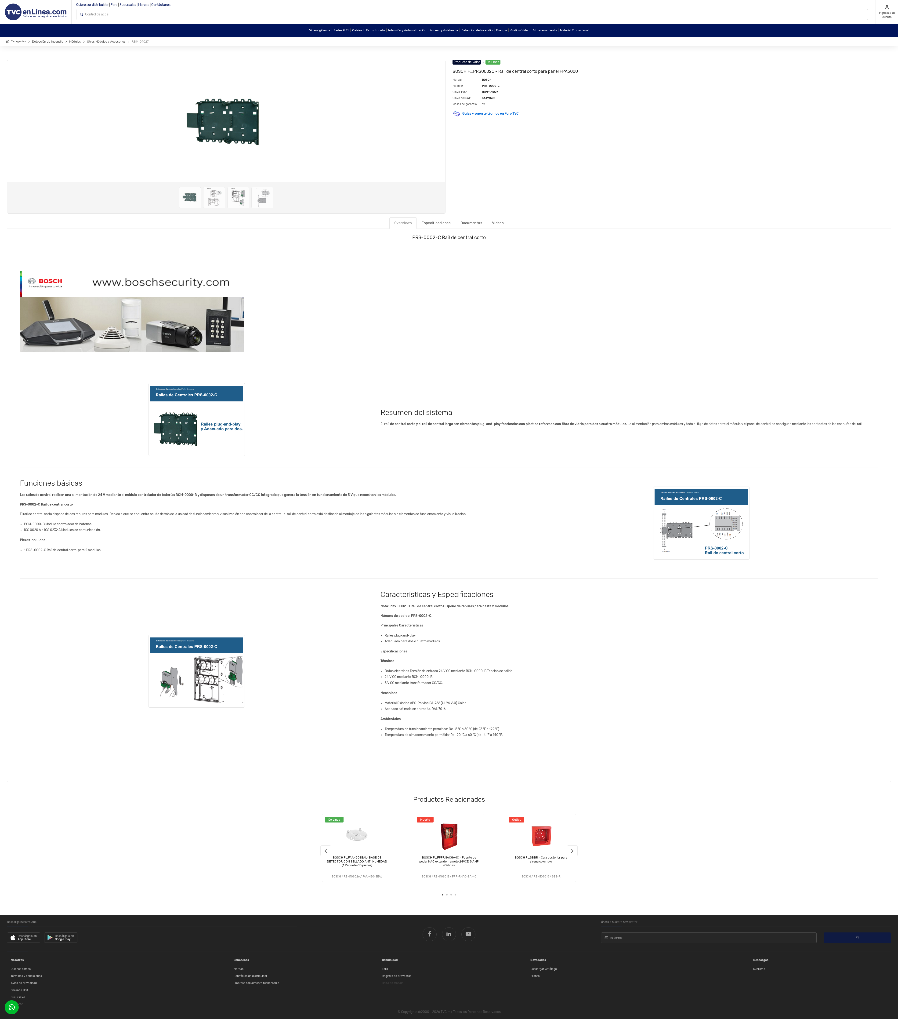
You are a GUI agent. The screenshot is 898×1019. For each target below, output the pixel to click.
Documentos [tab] (471, 223)
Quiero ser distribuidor (92, 5)
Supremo (759, 969)
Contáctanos (160, 5)
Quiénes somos (21, 969)
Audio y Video (519, 30)
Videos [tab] (498, 223)
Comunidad (390, 960)
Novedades (538, 960)
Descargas (760, 960)
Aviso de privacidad (24, 983)
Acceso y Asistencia (444, 30)
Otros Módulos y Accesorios (106, 41)
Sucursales (127, 5)
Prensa (535, 976)
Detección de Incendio (476, 30)
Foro (114, 5)
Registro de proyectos (396, 976)
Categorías (18, 41)
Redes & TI (341, 30)
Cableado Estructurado (368, 30)
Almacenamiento (545, 30)
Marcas (143, 5)
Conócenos (241, 960)
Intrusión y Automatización (407, 30)
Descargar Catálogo (543, 969)
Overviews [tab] (403, 223)
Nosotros (17, 960)
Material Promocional (574, 30)
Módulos (75, 41)
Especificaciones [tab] (436, 223)
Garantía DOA (20, 990)
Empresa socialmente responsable (256, 983)
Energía (501, 30)
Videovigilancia (319, 30)
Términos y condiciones (26, 976)
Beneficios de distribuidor (250, 976)
